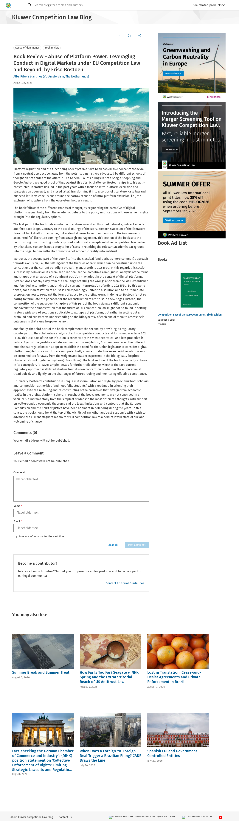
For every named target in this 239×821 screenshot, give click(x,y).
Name (17, 506)
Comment (19, 472)
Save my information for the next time (41, 536)
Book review (51, 47)
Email (17, 521)
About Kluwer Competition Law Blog (31, 817)
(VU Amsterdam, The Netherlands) (66, 76)
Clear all (113, 545)
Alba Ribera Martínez (27, 76)
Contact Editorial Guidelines (125, 583)
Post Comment (136, 545)
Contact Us (65, 817)
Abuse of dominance (27, 47)
